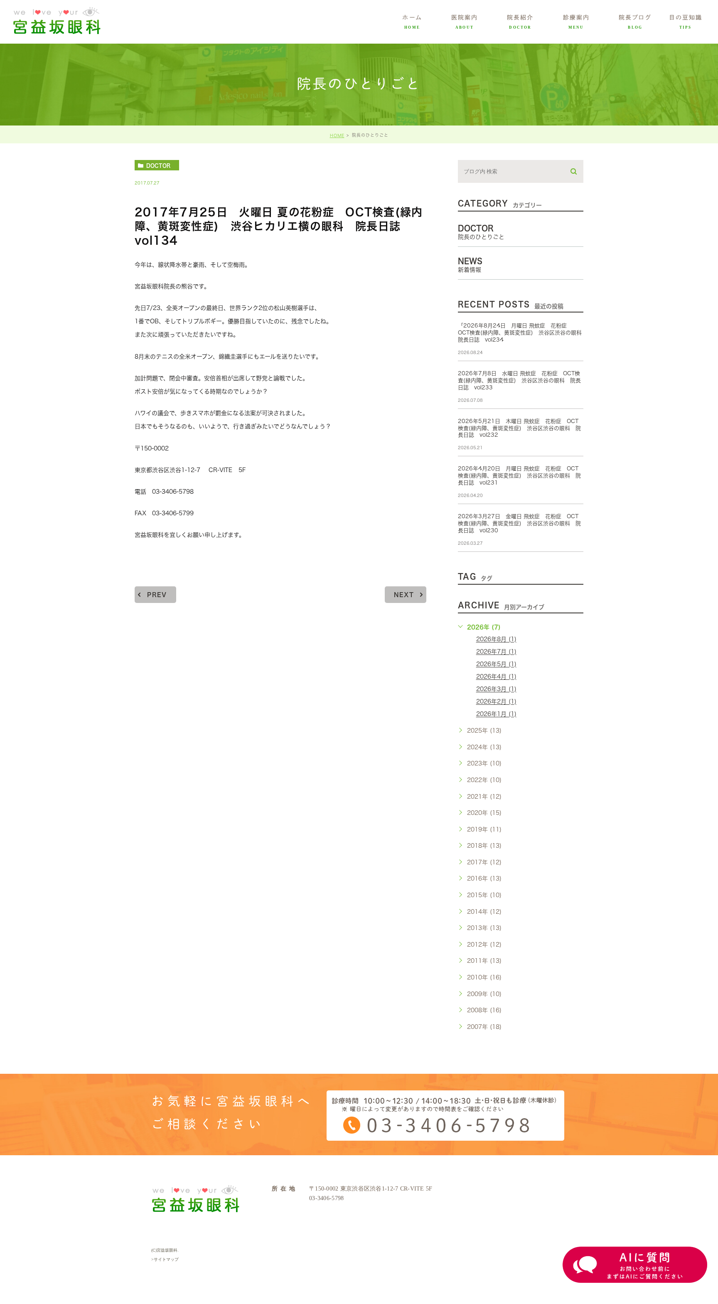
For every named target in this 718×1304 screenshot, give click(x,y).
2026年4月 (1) (496, 677)
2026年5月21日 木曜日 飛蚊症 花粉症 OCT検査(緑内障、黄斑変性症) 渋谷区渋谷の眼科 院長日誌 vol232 (519, 428)
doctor (158, 165)
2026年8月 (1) (496, 639)
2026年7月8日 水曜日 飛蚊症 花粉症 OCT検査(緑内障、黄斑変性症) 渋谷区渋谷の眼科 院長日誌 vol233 (519, 380)
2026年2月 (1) (496, 702)
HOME (337, 135)
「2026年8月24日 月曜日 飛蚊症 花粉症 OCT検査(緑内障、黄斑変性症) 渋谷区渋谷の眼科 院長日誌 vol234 (522, 332)
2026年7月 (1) (496, 652)
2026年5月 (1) (496, 664)
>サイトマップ (165, 1259)
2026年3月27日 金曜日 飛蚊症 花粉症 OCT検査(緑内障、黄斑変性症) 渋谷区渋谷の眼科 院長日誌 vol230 (519, 523)
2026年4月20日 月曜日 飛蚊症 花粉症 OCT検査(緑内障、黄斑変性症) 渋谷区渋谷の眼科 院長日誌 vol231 (519, 475)
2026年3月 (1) (496, 689)
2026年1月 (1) (496, 714)
